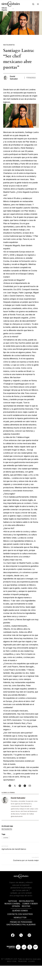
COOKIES (31, 961)
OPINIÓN (16, 906)
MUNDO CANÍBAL (12, 904)
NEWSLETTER (20, 917)
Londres (5, 837)
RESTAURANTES (26, 901)
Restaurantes (9, 45)
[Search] (33, 4)
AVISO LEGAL (12, 961)
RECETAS (26, 906)
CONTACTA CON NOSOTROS (20, 914)
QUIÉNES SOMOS (20, 911)
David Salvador (18, 798)
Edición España (4, 9)
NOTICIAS (12, 901)
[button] (38, 4)
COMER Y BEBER (30, 904)
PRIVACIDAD (22, 961)
